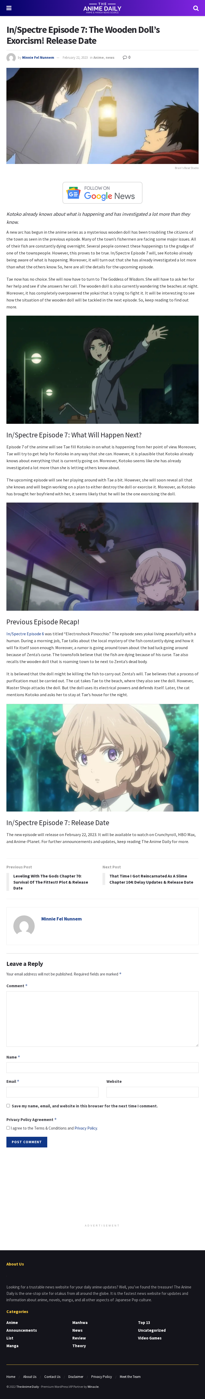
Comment (17, 985)
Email (12, 1081)
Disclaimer (75, 1376)
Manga (12, 1345)
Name (13, 1057)
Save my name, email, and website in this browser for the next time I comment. (85, 1105)
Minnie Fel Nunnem (38, 57)
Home (10, 1376)
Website (114, 1081)
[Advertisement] (102, 1186)
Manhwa (80, 1322)
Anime (98, 57)
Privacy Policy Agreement (31, 1119)
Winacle (93, 1387)
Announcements (21, 1330)
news (110, 57)
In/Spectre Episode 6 (25, 633)
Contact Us (52, 1376)
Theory (79, 1345)
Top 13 (144, 1322)
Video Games (149, 1338)
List (9, 1338)
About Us (29, 1376)
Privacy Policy (85, 1128)
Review (79, 1338)
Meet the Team (130, 1376)
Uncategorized (152, 1330)
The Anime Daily (27, 1387)
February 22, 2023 (75, 57)
